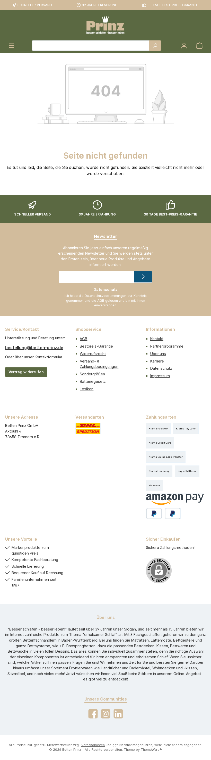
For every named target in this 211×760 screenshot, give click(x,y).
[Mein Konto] (184, 45)
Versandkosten (93, 745)
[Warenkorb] (199, 45)
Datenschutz (161, 368)
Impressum (160, 376)
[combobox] (90, 45)
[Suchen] (155, 45)
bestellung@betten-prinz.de (34, 347)
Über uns (158, 353)
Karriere (157, 361)
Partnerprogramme (166, 346)
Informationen (160, 329)
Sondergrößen (92, 374)
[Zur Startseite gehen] (105, 25)
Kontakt (156, 338)
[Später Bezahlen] (173, 513)
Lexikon (86, 389)
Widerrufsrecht (93, 353)
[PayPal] (154, 513)
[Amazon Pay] (175, 499)
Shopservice (88, 329)
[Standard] (88, 428)
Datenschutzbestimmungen (106, 296)
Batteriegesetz (93, 381)
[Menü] (11, 45)
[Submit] (143, 277)
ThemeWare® (151, 750)
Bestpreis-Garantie (96, 346)
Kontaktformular (48, 357)
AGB (100, 301)
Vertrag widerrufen (26, 372)
